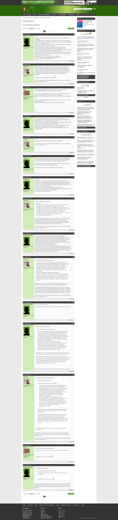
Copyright (81, 518)
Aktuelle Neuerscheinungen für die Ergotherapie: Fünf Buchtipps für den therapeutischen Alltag (85, 121)
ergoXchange (92, 518)
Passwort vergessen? (87, 10)
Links (78, 14)
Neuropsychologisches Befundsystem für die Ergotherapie (88, 22)
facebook (63, 512)
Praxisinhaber (35, 17)
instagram (63, 510)
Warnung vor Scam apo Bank (83, 53)
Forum (29, 17)
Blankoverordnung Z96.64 (82, 69)
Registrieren (75, 10)
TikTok (62, 513)
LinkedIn (63, 515)
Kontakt (42, 510)
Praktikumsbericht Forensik (83, 62)
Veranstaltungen (62, 14)
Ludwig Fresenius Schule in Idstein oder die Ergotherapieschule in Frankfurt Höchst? (85, 49)
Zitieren (72, 61)
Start (24, 14)
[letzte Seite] (52, 31)
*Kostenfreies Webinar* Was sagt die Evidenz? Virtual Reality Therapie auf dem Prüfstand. (86, 146)
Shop (34, 14)
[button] (94, 8)
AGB (42, 513)
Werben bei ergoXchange (46, 516)
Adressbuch (71, 14)
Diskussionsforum (81, 30)
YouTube (63, 516)
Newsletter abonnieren (46, 517)
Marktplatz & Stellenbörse (44, 14)
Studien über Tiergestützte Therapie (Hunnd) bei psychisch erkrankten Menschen (84, 58)
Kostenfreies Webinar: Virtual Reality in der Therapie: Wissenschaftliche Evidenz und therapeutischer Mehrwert (85, 108)
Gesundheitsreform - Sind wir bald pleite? (86, 72)
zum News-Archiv (82, 127)
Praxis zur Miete (80, 87)
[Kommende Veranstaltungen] (86, 135)
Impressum (43, 511)
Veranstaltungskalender (83, 131)
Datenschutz (43, 514)
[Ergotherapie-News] (86, 105)
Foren (54, 14)
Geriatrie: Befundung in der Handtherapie (86, 154)
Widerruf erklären (44, 515)
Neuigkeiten (80, 101)
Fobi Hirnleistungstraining (82, 41)
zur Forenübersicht (83, 78)
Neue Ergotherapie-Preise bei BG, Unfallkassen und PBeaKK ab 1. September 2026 (84, 113)
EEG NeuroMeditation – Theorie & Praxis (85, 137)
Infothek (29, 14)
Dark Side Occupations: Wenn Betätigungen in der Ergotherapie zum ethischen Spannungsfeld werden (85, 117)
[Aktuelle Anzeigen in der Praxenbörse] (86, 85)
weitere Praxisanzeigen (84, 95)
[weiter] (49, 31)
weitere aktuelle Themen (84, 75)
